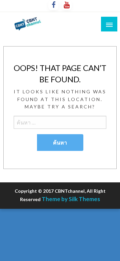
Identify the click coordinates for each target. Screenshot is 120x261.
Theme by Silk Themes (71, 198)
